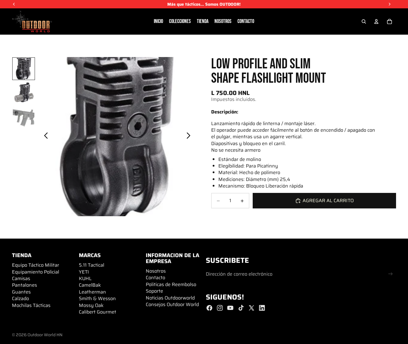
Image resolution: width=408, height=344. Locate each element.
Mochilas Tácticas (31, 305)
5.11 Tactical (91, 265)
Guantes (21, 292)
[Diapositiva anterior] (44, 136)
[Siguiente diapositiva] (190, 136)
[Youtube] (230, 307)
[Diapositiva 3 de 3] (23, 116)
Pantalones (24, 285)
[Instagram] (219, 307)
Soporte (154, 291)
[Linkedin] (262, 307)
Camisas (21, 278)
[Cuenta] (376, 21)
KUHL (85, 278)
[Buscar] (363, 21)
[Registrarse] (390, 274)
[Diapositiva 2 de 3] (23, 92)
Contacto (155, 277)
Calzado (20, 298)
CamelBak (90, 285)
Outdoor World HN (44, 334)
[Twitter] (251, 307)
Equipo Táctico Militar (35, 265)
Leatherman (92, 292)
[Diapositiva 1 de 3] (23, 68)
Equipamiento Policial (35, 272)
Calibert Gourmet (97, 312)
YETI (84, 272)
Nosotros (156, 271)
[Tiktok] (241, 307)
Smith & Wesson (97, 298)
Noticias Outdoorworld (170, 298)
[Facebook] (209, 307)
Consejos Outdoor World (172, 304)
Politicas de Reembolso (171, 284)
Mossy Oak (91, 305)
